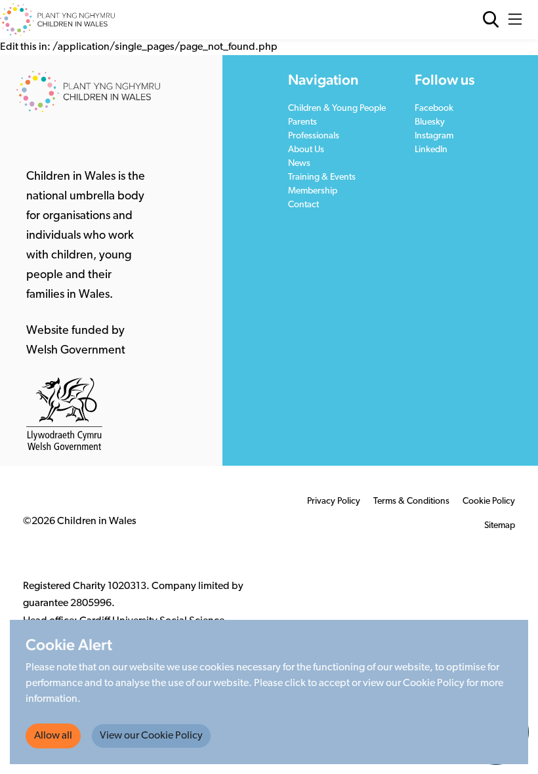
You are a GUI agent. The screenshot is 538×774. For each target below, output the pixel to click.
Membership (312, 191)
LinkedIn (431, 150)
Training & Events (322, 177)
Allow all (53, 736)
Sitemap (499, 526)
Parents (302, 122)
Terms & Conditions (411, 501)
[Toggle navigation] (518, 20)
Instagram (434, 136)
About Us (306, 150)
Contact (303, 205)
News (299, 164)
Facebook (434, 108)
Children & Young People (337, 108)
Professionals (313, 136)
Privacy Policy (333, 501)
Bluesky (430, 122)
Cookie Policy (489, 501)
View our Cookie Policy (151, 736)
